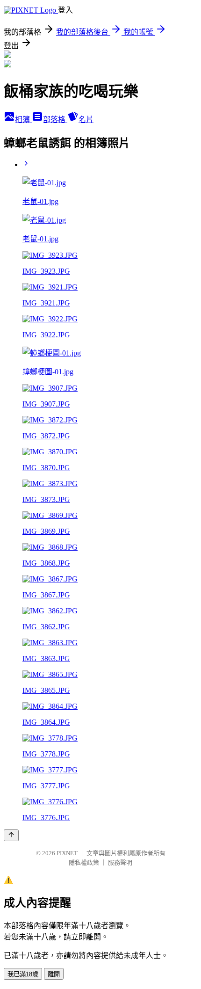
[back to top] (11, 835)
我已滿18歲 (22, 974)
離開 (54, 974)
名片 (86, 120)
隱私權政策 (84, 862)
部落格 (55, 120)
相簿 (23, 120)
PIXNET (67, 853)
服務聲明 (120, 862)
